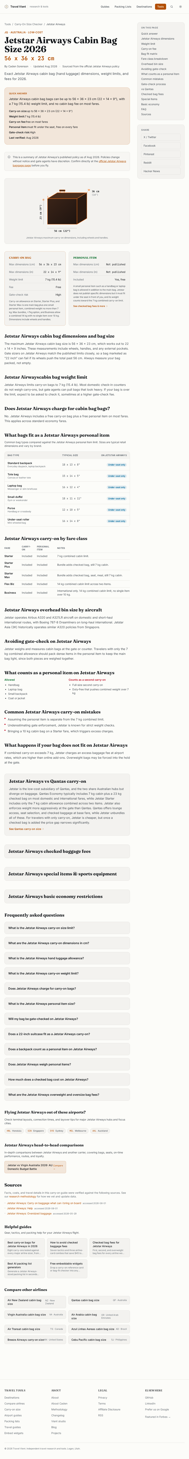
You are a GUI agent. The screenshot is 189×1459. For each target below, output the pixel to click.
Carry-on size (12, 1409)
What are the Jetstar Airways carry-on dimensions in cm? (48, 943)
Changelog (57, 1415)
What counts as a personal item (160, 73)
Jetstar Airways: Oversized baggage (29, 1213)
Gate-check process (153, 84)
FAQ (143, 109)
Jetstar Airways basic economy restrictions (55, 896)
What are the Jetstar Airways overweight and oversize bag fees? (53, 1094)
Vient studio (58, 1421)
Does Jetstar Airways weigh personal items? (39, 1064)
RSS (100, 1415)
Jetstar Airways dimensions (157, 38)
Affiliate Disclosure (109, 1409)
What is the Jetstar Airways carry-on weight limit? (43, 973)
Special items (149, 99)
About (55, 1397)
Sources (146, 114)
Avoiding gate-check (153, 68)
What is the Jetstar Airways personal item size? (41, 1004)
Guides (105, 6)
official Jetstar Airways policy (101, 66)
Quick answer (149, 33)
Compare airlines (14, 1403)
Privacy (102, 1397)
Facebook (150, 145)
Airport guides (13, 1415)
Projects (56, 1433)
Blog (54, 1427)
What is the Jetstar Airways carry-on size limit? (41, 928)
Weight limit (148, 43)
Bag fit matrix (149, 53)
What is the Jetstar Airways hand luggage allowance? (46, 958)
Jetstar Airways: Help (20, 1208)
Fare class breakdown (154, 58)
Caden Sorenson (18, 66)
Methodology (59, 1409)
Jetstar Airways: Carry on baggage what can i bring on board (44, 1203)
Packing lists (12, 1421)
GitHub (149, 1397)
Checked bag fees (152, 94)
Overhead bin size (152, 63)
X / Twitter (150, 137)
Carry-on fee (148, 48)
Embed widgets (13, 1433)
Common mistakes (152, 78)
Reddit (148, 162)
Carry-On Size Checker (28, 24)
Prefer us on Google (157, 1409)
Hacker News (152, 171)
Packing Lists (123, 6)
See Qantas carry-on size (25, 828)
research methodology (22, 1196)
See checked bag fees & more (89, 306)
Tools (160, 6)
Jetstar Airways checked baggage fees (49, 851)
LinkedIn (150, 1403)
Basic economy (150, 104)
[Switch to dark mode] (180, 7)
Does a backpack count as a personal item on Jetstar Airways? (52, 1049)
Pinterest (149, 154)
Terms (102, 1403)
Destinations (144, 6)
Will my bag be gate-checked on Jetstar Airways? (43, 1019)
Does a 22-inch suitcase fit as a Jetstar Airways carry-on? (49, 1034)
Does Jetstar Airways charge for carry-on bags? (42, 988)
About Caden (59, 1403)
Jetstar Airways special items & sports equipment (62, 873)
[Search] (172, 7)
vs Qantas (147, 89)
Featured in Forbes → (158, 1416)
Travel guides (12, 1427)
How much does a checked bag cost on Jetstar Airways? (48, 1079)
